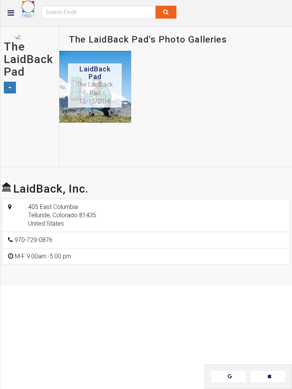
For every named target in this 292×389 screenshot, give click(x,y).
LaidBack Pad (95, 73)
